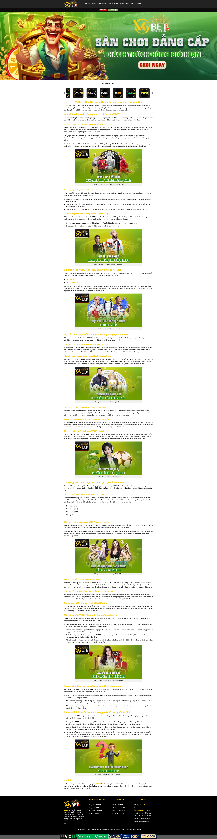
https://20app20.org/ (142, 810)
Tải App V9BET (136, 4)
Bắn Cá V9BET (124, 4)
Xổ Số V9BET (113, 4)
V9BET (66, 105)
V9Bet (66, 810)
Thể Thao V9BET (90, 4)
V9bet (72, 279)
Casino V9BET (102, 4)
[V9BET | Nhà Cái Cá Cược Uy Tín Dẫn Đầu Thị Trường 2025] (73, 4)
